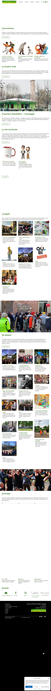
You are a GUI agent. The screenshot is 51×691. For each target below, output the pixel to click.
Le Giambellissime (24, 366)
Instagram (25, 595)
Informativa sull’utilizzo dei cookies (10, 616)
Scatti (4, 262)
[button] (49, 678)
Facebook (15, 595)
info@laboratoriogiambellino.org (7, 595)
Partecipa (6, 611)
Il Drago (37, 385)
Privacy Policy (39, 689)
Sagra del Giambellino (9, 391)
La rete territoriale (8, 607)
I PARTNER (5, 176)
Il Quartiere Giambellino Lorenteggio (11, 606)
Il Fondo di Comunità (8, 161)
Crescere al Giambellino (9, 237)
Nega (36, 686)
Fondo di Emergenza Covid (24, 238)
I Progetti (6, 609)
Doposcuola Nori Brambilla (39, 440)
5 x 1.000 (4, 579)
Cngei (4, 457)
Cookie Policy (35, 689)
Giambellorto (38, 366)
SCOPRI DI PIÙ (6, 37)
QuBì (36, 261)
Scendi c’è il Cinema (24, 264)
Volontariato (37, 579)
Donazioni (20, 579)
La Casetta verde (8, 605)
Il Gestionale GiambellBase (22, 162)
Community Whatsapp (45, 595)
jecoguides (28, 617)
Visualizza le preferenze (45, 686)
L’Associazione (7, 604)
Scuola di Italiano (7, 434)
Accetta (29, 686)
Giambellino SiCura (40, 237)
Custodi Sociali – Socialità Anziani (23, 433)
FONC (4, 412)
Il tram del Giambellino (41, 410)
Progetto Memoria (24, 391)
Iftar (20, 412)
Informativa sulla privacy (8, 618)
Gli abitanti (7, 610)
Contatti (6, 613)
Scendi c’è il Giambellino (6, 287)
